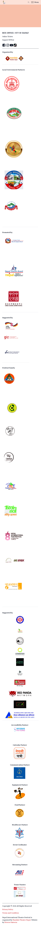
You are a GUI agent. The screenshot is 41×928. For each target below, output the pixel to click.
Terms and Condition (10, 913)
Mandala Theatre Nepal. (22, 920)
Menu (36, 2)
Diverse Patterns (10, 922)
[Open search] (28, 2)
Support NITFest (8, 40)
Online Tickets (7, 36)
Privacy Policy (7, 909)
